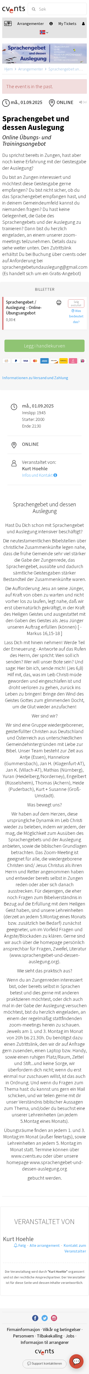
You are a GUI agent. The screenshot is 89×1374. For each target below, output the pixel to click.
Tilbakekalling (50, 1336)
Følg (22, 1245)
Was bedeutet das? (76, 316)
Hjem (8, 68)
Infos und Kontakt (37, 475)
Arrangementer (30, 68)
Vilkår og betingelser (62, 1329)
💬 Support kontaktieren (44, 1363)
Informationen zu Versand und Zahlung (35, 377)
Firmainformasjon (23, 1329)
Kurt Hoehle (18, 1239)
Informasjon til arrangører (45, 1342)
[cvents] (12, 9)
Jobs (70, 1336)
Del (84, 102)
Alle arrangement (45, 1245)
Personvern (23, 1336)
